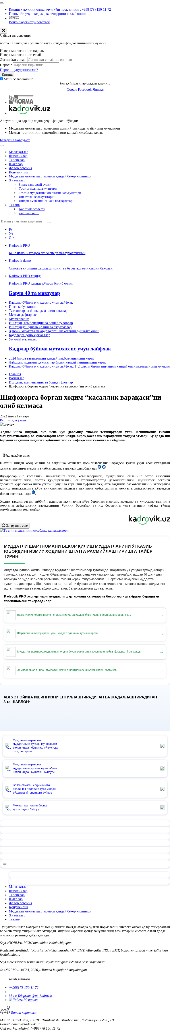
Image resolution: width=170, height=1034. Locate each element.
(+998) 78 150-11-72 (24, 987)
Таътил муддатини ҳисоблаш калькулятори (50, 193)
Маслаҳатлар (18, 152)
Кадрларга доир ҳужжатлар (29, 335)
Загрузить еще (16, 525)
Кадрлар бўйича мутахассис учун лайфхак (41, 302)
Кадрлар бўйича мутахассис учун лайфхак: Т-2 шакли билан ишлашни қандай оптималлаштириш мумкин (89, 366)
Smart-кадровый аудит (35, 184)
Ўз (11, 234)
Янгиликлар (18, 156)
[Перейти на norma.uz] (21, 102)
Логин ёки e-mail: (13, 59)
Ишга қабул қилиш (23, 307)
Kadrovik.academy (32, 209)
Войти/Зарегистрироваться (29, 22)
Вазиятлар (16, 378)
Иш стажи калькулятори (36, 197)
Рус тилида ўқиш (13, 420)
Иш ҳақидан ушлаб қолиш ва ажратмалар (40, 327)
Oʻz (11, 238)
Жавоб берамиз (20, 168)
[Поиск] (48, 222)
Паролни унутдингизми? (19, 70)
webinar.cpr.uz (29, 213)
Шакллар (16, 164)
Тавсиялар (17, 160)
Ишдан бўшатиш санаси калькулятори (46, 200)
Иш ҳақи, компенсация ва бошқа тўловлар (41, 323)
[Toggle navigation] (2, 3)
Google (72, 89)
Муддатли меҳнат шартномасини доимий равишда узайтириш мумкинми (64, 128)
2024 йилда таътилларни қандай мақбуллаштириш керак (51, 358)
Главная (15, 374)
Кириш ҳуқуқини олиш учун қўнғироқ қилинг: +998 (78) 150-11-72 (60, 9)
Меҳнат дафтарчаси (24, 314)
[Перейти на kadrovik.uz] (29, 113)
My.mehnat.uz (19, 319)
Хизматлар (17, 180)
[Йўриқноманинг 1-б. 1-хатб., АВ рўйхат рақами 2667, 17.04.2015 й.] (99, 468)
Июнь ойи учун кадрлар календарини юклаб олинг (47, 14)
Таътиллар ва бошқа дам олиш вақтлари (39, 311)
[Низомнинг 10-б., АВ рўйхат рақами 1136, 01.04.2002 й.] (104, 468)
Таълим (14, 205)
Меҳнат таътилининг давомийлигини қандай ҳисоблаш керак (56, 132)
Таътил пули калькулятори (38, 188)
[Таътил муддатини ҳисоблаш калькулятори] (34, 530)
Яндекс (98, 89)
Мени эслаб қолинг (18, 79)
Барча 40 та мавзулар (34, 293)
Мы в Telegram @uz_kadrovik (30, 996)
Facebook (85, 89)
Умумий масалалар (23, 339)
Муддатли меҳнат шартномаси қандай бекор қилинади (50, 176)
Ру (11, 229)
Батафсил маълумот (15, 140)
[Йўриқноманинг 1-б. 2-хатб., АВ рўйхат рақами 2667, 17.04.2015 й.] (33, 493)
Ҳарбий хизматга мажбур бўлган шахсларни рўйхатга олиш (54, 331)
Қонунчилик (18, 172)
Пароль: (6, 65)
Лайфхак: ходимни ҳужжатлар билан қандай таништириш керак (57, 362)
